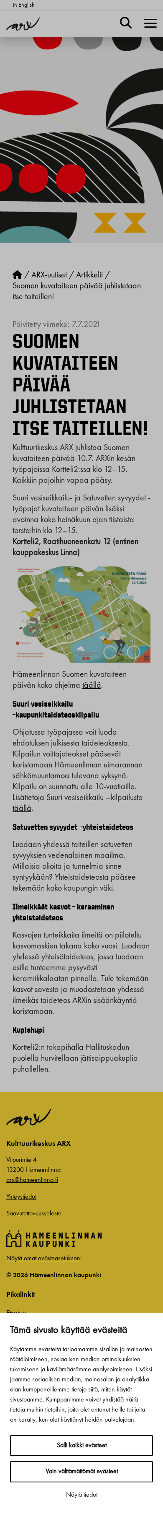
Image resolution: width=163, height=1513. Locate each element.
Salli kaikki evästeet (82, 1445)
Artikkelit (89, 275)
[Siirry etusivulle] (17, 275)
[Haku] (126, 24)
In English (24, 5)
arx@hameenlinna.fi (32, 1180)
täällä (91, 685)
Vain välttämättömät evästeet (82, 1471)
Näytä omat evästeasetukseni (44, 1258)
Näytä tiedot (81, 1495)
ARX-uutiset (49, 275)
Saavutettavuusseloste (33, 1213)
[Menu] (150, 24)
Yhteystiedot (21, 1197)
